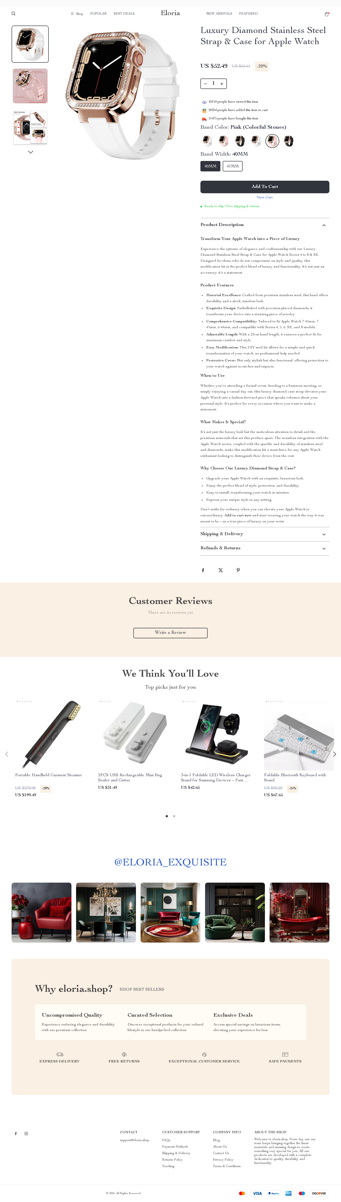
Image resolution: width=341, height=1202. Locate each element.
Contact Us (221, 1153)
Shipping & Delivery (176, 1153)
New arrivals (219, 14)
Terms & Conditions (227, 1166)
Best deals (124, 14)
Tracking (168, 1166)
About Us (220, 1147)
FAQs (166, 1140)
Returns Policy (172, 1160)
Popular (98, 14)
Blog (216, 1140)
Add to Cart (265, 187)
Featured (248, 14)
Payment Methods (175, 1147)
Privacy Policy (223, 1160)
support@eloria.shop (134, 1140)
